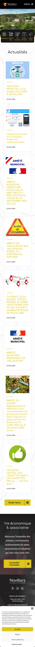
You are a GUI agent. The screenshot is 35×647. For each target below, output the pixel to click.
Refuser (17, 634)
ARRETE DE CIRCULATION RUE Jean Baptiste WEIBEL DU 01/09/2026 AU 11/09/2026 (17, 250)
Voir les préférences (17, 639)
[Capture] (17, 62)
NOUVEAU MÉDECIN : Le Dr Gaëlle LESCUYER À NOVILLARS (16, 90)
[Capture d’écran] (17, 158)
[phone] (22, 588)
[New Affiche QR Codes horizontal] (17, 110)
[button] (32, 608)
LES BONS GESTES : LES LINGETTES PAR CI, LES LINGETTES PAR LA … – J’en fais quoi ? (17, 477)
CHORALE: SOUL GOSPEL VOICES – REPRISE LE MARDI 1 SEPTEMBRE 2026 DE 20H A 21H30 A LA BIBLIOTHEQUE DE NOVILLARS (17, 304)
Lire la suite (10, 99)
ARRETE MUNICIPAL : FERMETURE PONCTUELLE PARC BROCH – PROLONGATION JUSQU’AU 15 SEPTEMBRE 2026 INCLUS (16, 193)
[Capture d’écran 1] (17, 376)
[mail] (18, 588)
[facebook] (13, 588)
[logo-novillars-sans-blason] (17, 577)
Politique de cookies (17, 644)
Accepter (17, 629)
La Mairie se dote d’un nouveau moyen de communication (16, 138)
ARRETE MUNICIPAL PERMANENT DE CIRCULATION (15, 357)
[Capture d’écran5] (17, 446)
